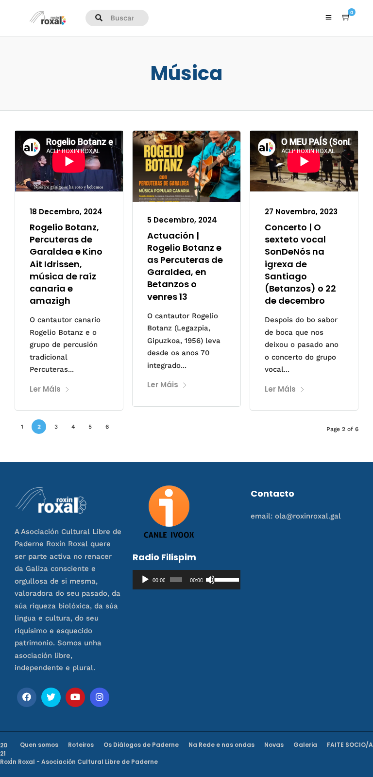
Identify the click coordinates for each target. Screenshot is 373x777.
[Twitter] (51, 697)
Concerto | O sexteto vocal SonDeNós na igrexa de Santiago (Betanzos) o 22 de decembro (300, 264)
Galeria (305, 745)
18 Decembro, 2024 (66, 212)
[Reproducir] (145, 580)
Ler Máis (45, 389)
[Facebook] (26, 697)
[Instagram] (99, 697)
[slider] (225, 578)
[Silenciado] (210, 580)
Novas (274, 745)
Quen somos (39, 745)
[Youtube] (75, 697)
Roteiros (81, 745)
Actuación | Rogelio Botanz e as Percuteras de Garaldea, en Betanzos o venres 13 (185, 266)
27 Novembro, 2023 (301, 212)
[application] (186, 579)
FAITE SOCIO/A (350, 745)
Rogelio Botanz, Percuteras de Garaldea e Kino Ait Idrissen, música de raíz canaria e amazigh (66, 264)
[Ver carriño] (346, 17)
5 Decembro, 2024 (182, 220)
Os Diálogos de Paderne (141, 745)
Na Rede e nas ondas (221, 745)
